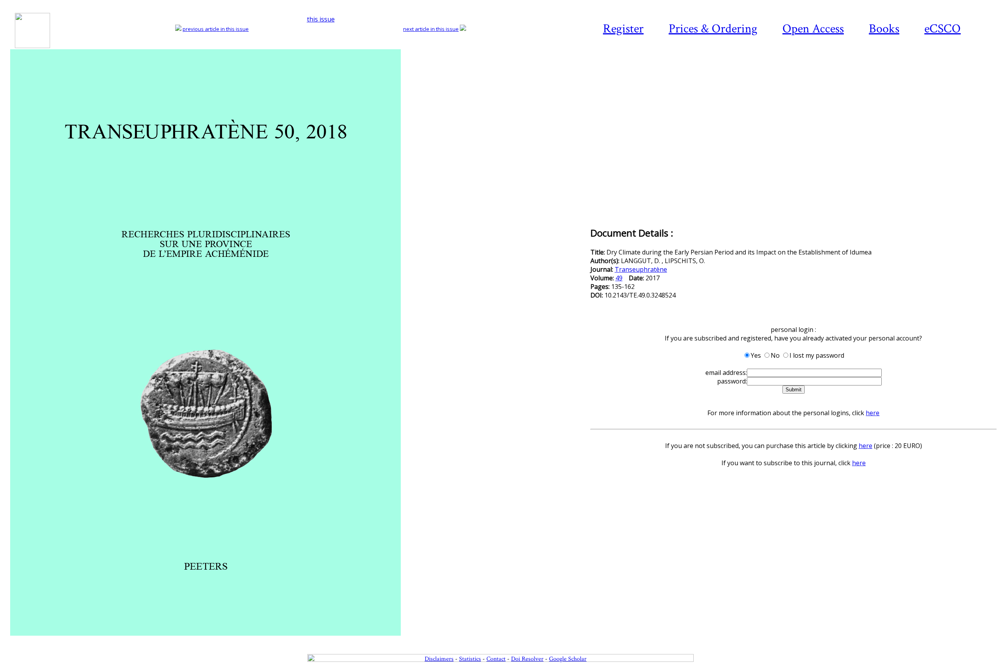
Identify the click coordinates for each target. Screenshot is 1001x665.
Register (623, 29)
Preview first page (299, 640)
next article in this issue (431, 28)
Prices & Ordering (713, 29)
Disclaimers (439, 659)
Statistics (470, 659)
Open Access (813, 29)
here (872, 413)
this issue (321, 19)
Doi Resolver (527, 659)
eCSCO (942, 29)
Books (884, 29)
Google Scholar (568, 659)
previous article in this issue (216, 28)
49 (618, 278)
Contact (496, 659)
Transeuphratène (641, 269)
